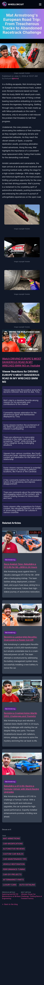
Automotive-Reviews (14, 849)
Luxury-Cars (9, 885)
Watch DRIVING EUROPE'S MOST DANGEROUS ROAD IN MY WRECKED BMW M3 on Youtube (21, 362)
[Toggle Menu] (40, 4)
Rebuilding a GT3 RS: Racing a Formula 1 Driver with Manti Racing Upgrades (21, 789)
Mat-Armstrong (11, 838)
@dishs (15, 78)
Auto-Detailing (27, 885)
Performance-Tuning (14, 869)
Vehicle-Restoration (14, 864)
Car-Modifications (13, 843)
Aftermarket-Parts (13, 879)
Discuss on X (6, 829)
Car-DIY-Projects (12, 874)
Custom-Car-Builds (13, 854)
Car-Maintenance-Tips (14, 859)
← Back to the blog (10, 904)
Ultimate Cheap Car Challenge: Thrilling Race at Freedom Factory (31, 896)
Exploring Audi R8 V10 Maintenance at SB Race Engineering (11, 896)
